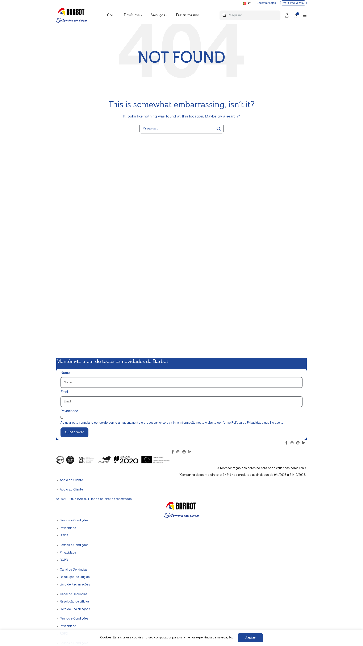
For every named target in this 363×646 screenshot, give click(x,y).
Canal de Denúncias (73, 569)
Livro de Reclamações (75, 584)
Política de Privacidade (247, 423)
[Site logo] (71, 15)
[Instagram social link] (292, 443)
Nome (65, 373)
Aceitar (250, 638)
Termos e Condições (74, 520)
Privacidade (69, 411)
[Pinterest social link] (298, 443)
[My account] (287, 15)
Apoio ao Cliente (71, 480)
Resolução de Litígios (75, 577)
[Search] (219, 128)
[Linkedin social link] (304, 443)
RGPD (64, 535)
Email (64, 392)
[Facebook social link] (286, 443)
